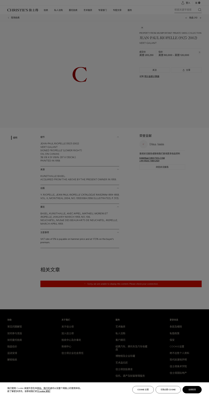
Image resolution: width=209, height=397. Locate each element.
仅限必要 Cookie (168, 389)
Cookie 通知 (44, 391)
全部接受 (192, 389)
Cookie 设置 (143, 389)
